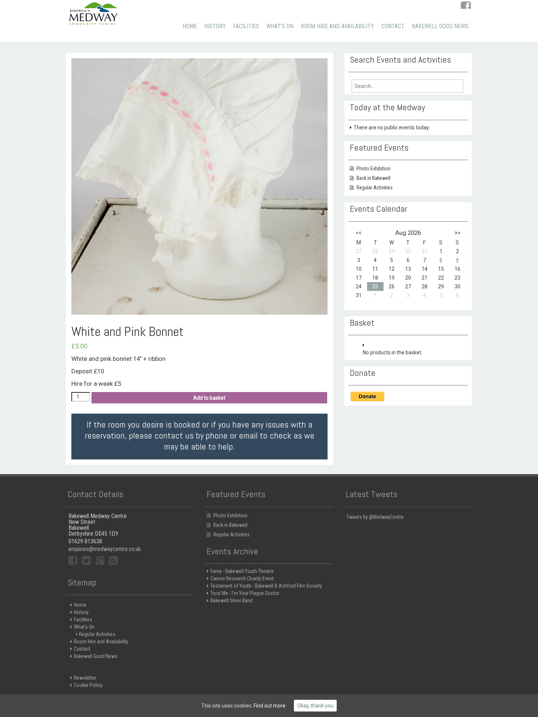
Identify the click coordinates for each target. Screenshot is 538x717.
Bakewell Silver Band (231, 600)
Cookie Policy (88, 685)
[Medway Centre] (93, 13)
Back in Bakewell (373, 178)
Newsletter (85, 678)
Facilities (246, 26)
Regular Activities (374, 188)
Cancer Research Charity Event (242, 578)
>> (457, 232)
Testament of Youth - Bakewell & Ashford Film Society (266, 586)
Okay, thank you (315, 706)
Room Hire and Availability (337, 26)
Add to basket (209, 398)
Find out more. (270, 706)
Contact (392, 26)
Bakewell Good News (440, 26)
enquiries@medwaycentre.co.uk (104, 549)
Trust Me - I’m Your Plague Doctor (244, 593)
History (215, 26)
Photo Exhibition (373, 168)
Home (190, 26)
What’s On (280, 26)
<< (359, 232)
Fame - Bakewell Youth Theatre (242, 571)
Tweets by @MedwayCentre (375, 517)
